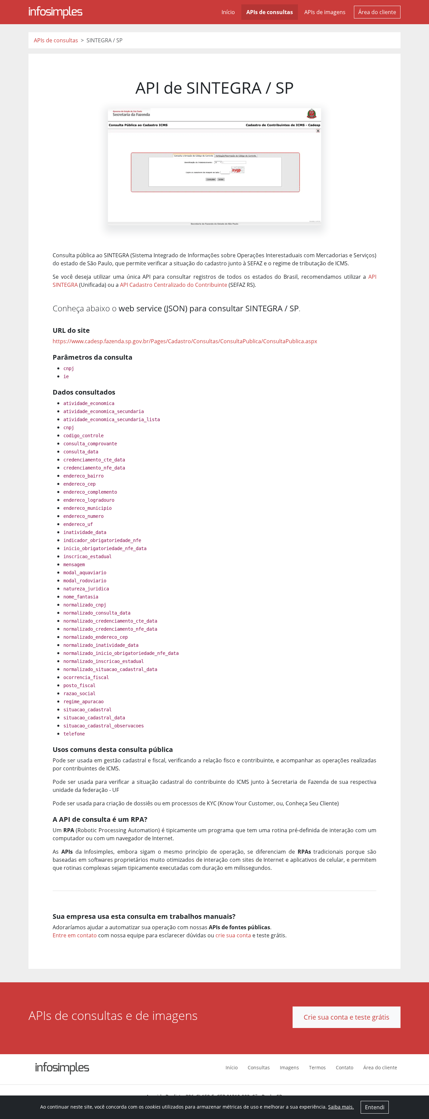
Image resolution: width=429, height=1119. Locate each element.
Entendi (374, 1107)
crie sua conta (233, 935)
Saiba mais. (341, 1107)
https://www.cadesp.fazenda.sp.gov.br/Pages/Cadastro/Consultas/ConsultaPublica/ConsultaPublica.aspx (185, 341)
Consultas (259, 1067)
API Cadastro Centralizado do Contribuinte (173, 284)
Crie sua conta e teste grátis (346, 1017)
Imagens (289, 1067)
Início (228, 12)
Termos (317, 1067)
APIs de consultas (269, 12)
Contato (344, 1067)
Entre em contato (75, 935)
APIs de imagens (325, 12)
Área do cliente (377, 12)
